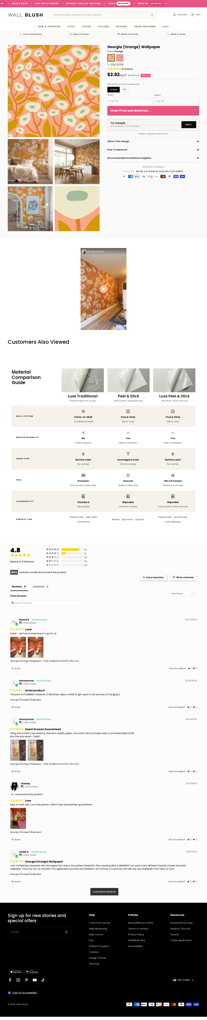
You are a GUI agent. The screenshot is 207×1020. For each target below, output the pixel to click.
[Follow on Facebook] (10, 980)
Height (157, 95)
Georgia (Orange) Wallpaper (25, 660)
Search (174, 934)
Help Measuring (98, 928)
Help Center (96, 934)
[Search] (151, 14)
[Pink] (120, 58)
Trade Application (181, 940)
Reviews (121, 26)
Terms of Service (138, 928)
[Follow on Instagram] (18, 980)
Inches (113, 89)
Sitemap (94, 963)
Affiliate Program (99, 946)
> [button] (104, 891)
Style (71, 26)
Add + (188, 124)
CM (124, 89)
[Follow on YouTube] (35, 980)
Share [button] (17, 668)
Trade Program (145, 26)
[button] (189, 668)
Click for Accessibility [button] (24, 992)
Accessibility (135, 946)
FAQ (91, 940)
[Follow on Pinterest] (26, 980)
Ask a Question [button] (155, 577)
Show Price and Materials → (131, 111)
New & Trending (49, 26)
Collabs (103, 26)
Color (86, 26)
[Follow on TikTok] (43, 980)
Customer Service (100, 922)
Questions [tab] (38, 586)
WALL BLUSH (117, 64)
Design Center (97, 957)
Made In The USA (180, 928)
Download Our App (181, 922)
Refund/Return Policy (140, 922)
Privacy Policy (136, 934)
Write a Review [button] (184, 577)
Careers (94, 952)
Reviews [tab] (17, 586)
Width (110, 95)
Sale (166, 26)
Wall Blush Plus (136, 940)
